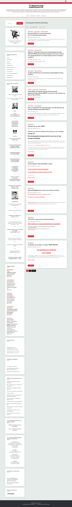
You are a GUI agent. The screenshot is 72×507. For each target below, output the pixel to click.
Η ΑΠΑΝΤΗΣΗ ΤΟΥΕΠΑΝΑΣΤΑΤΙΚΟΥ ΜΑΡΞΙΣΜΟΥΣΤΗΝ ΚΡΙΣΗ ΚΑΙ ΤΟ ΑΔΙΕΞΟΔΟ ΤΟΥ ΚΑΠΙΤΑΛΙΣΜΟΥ (15, 444)
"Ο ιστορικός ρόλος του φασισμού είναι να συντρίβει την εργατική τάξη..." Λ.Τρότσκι (15, 42)
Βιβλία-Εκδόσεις (10, 77)
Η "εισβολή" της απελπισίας (12, 364)
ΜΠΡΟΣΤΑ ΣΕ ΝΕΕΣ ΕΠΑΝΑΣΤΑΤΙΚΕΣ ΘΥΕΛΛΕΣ (11, 274)
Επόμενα (33, 270)
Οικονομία (8, 63)
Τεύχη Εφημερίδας (10, 75)
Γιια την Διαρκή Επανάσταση (15, 223)
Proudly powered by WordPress (29, 504)
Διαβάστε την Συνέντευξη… (31, 229)
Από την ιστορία (9, 71)
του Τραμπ (46, 252)
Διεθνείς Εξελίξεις (37, 31)
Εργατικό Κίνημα (10, 65)
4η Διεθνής (29, 89)
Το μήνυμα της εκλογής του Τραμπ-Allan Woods (43, 245)
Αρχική (28, 15)
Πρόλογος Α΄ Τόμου (14, 186)
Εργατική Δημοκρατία (44, 31)
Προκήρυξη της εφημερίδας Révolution (36, 197)
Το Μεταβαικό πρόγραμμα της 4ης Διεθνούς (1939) (14, 462)
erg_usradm (36, 76)
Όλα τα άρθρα (9, 59)
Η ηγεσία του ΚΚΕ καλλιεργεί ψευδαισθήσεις (14, 401)
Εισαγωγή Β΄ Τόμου (14, 188)
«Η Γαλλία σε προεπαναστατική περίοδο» (44, 224)
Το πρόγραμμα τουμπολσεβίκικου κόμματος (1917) (15, 451)
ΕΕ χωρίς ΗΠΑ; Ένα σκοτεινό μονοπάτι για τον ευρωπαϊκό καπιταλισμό (39, 34)
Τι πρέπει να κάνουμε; (10, 393)
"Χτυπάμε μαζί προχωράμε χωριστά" (15, 210)
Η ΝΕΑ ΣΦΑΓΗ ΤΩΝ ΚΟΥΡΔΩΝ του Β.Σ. (40, 164)
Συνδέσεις (38, 15)
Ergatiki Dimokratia (37, 37)
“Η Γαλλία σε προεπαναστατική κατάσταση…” (41, 219)
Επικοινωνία (43, 15)
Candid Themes (46, 504)
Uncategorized (30, 31)
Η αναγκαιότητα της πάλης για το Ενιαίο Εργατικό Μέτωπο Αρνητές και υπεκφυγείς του (12, 285)
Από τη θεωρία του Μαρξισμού (12, 73)
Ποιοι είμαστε (32, 15)
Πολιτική (8, 61)
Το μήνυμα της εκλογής (46, 249)
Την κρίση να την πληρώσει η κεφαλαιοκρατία (14, 391)
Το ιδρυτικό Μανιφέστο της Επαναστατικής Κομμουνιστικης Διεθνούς (45, 73)
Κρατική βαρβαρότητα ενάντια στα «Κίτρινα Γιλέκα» (43, 190)
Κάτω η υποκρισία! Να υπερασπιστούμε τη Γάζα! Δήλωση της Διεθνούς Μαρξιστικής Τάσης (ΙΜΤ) (46, 108)
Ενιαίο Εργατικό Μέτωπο (11, 67)
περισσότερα (31, 43)
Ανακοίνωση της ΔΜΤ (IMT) (36, 126)
